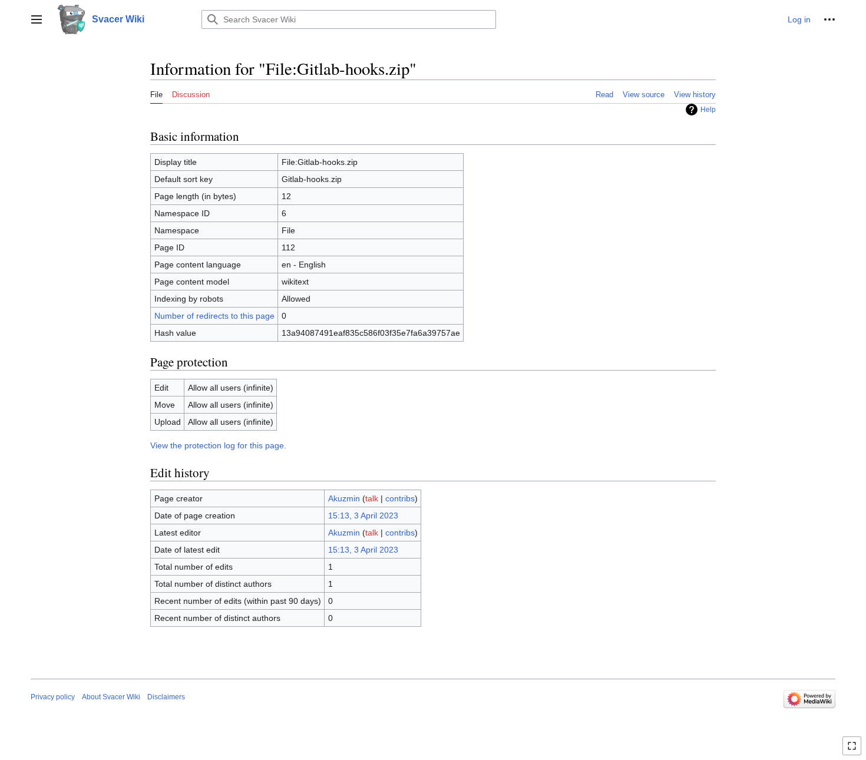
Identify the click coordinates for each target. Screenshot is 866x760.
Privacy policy (53, 697)
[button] (36, 19)
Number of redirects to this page (214, 315)
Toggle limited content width (853, 750)
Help (708, 109)
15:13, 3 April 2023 (363, 515)
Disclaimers (166, 697)
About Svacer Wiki (111, 697)
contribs (400, 498)
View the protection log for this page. (218, 445)
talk (371, 498)
